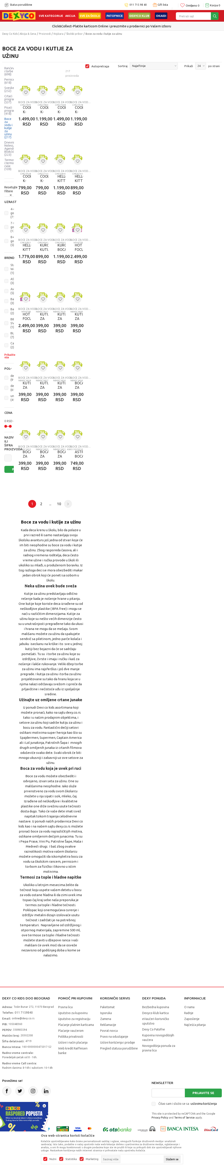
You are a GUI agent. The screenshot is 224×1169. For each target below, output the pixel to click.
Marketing (92, 1159)
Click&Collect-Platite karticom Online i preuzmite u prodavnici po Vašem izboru (111, 26)
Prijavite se (203, 1093)
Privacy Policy (160, 1117)
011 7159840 (24, 1012)
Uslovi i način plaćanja (73, 1042)
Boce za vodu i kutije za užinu (8, 128)
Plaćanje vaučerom (71, 1030)
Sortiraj (123, 66)
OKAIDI (161, 15)
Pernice (9, 81)
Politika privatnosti (70, 1036)
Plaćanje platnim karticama (76, 1025)
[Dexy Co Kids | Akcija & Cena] (18, 15)
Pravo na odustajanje (114, 1036)
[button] (9, 202)
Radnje (188, 1013)
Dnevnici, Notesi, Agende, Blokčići (10, 148)
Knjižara (58, 33)
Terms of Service (184, 1117)
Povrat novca (109, 1030)
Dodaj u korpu (93, 144)
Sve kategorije (51, 15)
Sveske (9, 89)
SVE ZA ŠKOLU (90, 15)
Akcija (70, 15)
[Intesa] (180, 1129)
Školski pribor (74, 33)
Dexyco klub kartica (155, 1013)
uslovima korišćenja (204, 1103)
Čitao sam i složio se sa (187, 1103)
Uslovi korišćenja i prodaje (117, 1042)
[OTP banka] (117, 1129)
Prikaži (188, 66)
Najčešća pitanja (195, 1025)
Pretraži (16, 469)
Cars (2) (13, 345)
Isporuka (106, 1013)
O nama (189, 1007)
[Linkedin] (46, 1091)
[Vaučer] (62, 1129)
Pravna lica (65, 1007)
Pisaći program (10, 110)
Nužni (52, 1159)
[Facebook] (6, 1091)
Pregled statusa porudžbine (119, 1048)
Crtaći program (10, 99)
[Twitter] (20, 1091)
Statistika (71, 1159)
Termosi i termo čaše (9, 164)
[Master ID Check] (92, 1129)
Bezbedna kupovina (155, 1007)
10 (59, 504)
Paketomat (107, 1007)
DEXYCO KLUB (139, 15)
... (50, 504)
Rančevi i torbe (9, 71)
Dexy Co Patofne (153, 1029)
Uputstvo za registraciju (74, 1019)
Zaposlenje (192, 1019)
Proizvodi (45, 33)
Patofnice (115, 15)
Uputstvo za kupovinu (73, 1013)
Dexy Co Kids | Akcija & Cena (19, 33)
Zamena (105, 1019)
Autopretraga (100, 66)
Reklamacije (108, 1025)
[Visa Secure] (78, 1129)
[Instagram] (33, 1091)
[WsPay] (147, 1129)
